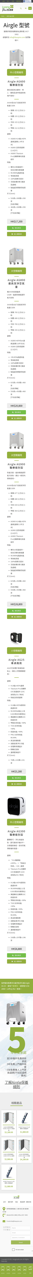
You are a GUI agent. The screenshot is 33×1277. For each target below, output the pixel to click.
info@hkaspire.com (17, 37)
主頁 (4, 1202)
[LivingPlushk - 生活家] (7, 8)
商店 (16, 1202)
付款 (13, 1)
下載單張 (14, 986)
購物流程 (18, 1)
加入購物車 (17, 234)
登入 (8, 1)
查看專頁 (17, 228)
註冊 (3, 1)
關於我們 (10, 1202)
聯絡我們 (22, 1202)
